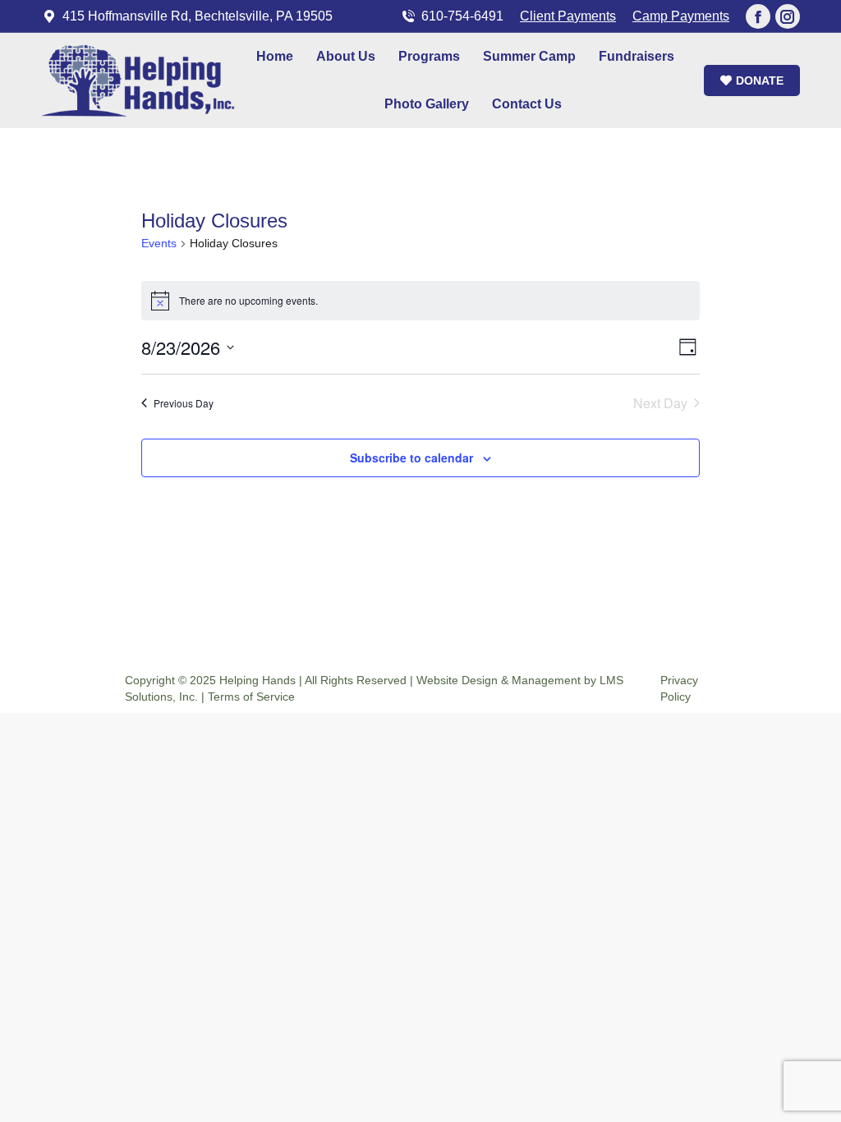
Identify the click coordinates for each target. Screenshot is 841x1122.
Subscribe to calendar (411, 457)
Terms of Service (251, 696)
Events (159, 243)
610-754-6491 (462, 16)
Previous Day (184, 403)
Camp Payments (680, 16)
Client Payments (568, 16)
